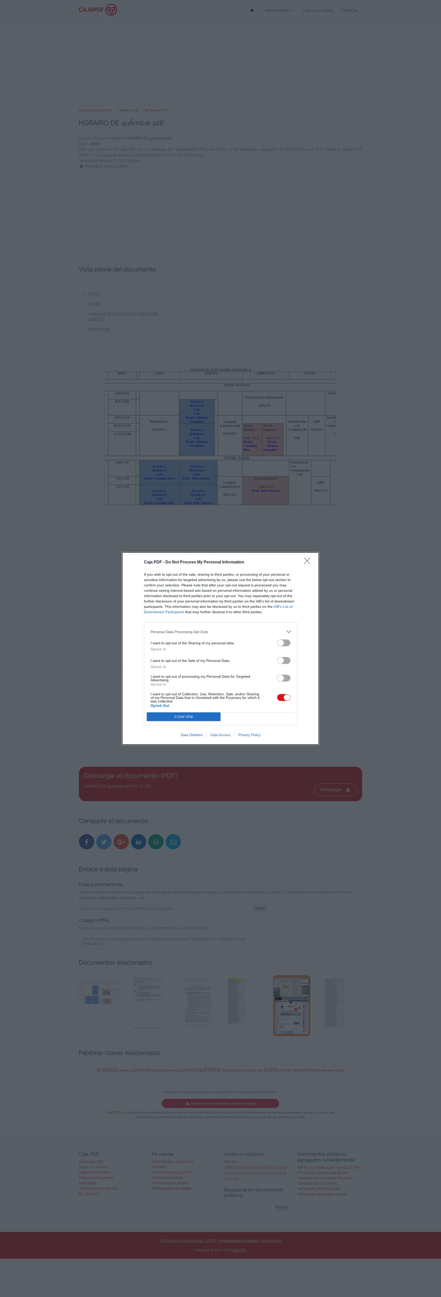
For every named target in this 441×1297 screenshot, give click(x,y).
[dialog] (220, 648)
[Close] (309, 562)
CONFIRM (183, 717)
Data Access (220, 735)
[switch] (283, 642)
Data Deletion (192, 735)
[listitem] (220, 631)
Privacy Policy (249, 735)
